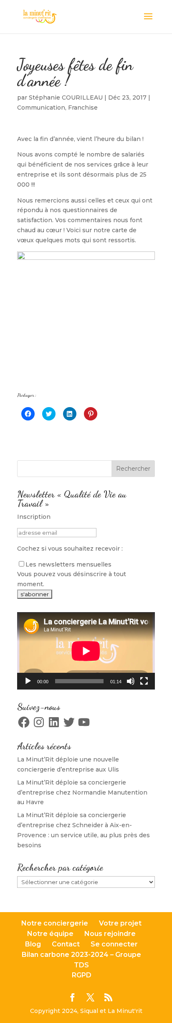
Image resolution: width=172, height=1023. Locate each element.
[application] (86, 651)
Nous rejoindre (110, 934)
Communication (41, 107)
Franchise (83, 107)
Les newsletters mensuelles (68, 564)
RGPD (81, 975)
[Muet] (130, 681)
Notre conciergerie (54, 923)
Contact (66, 944)
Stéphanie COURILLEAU (66, 97)
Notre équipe (50, 934)
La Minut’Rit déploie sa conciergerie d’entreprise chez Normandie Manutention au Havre (82, 792)
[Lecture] (28, 681)
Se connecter (114, 944)
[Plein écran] (144, 681)
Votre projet (120, 923)
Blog (33, 944)
